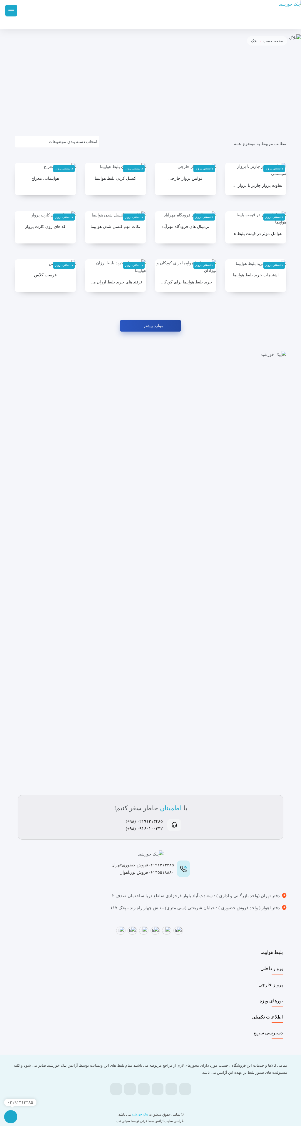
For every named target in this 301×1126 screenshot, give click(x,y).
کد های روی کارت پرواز (45, 226)
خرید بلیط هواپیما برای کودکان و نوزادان (185, 282)
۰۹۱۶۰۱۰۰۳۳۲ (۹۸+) (144, 828)
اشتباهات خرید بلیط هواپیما (256, 275)
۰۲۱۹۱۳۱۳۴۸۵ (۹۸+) (144, 821)
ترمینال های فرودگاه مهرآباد (185, 226)
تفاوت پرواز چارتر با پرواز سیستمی (255, 185)
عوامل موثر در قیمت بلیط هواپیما (255, 233)
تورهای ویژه (271, 1000)
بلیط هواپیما (271, 952)
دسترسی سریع (268, 1032)
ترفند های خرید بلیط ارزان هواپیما (115, 282)
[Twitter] (171, 1089)
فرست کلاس (45, 275)
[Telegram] (157, 1089)
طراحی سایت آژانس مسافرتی (162, 1121)
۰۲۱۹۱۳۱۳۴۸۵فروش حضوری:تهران (142, 865)
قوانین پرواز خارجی (185, 178)
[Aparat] (144, 1090)
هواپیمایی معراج (45, 178)
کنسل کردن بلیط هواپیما (115, 178)
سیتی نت (123, 1121)
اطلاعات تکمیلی (267, 1016)
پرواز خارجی (270, 984)
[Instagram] (130, 1089)
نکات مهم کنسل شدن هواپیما (115, 226)
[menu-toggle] (11, 10)
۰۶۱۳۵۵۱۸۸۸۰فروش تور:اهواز (147, 872)
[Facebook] (185, 1089)
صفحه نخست (273, 41)
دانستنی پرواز (274, 168)
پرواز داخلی (271, 968)
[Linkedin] (116, 1089)
